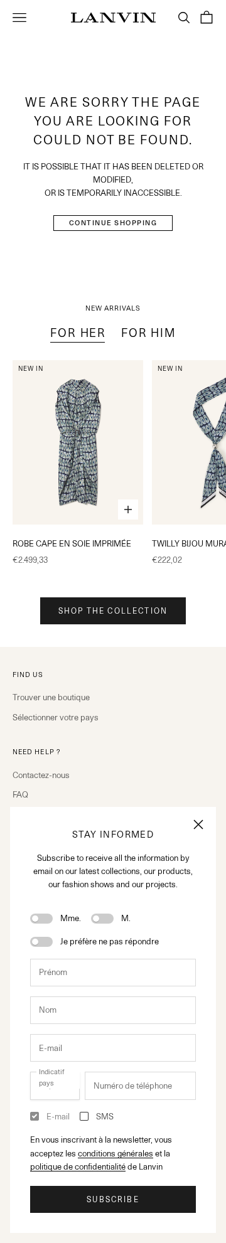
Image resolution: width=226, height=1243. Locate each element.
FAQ (20, 794)
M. (126, 918)
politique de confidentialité (78, 1166)
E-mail (58, 1116)
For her (78, 332)
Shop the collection (113, 611)
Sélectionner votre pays (56, 717)
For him (148, 332)
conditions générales (115, 1153)
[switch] (41, 919)
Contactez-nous (41, 775)
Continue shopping (113, 222)
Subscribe (113, 1199)
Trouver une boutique (51, 697)
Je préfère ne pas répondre (109, 941)
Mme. (70, 918)
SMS (105, 1116)
